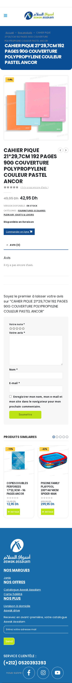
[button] (53, 437)
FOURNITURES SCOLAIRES (31, 210)
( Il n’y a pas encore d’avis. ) (34, 187)
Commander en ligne (18, 231)
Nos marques (17, 570)
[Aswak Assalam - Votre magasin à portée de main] (39, 16)
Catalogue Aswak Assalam (22, 590)
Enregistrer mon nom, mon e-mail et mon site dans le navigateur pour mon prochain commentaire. (35, 401)
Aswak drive (12, 610)
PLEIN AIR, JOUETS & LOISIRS (19, 214)
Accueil (10, 32)
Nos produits (25, 32)
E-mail (14, 383)
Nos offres (14, 582)
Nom (13, 369)
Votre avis (17, 332)
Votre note (17, 324)
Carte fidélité (13, 594)
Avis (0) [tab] (15, 245)
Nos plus (12, 598)
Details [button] (15, 511)
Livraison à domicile (17, 606)
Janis (7, 578)
